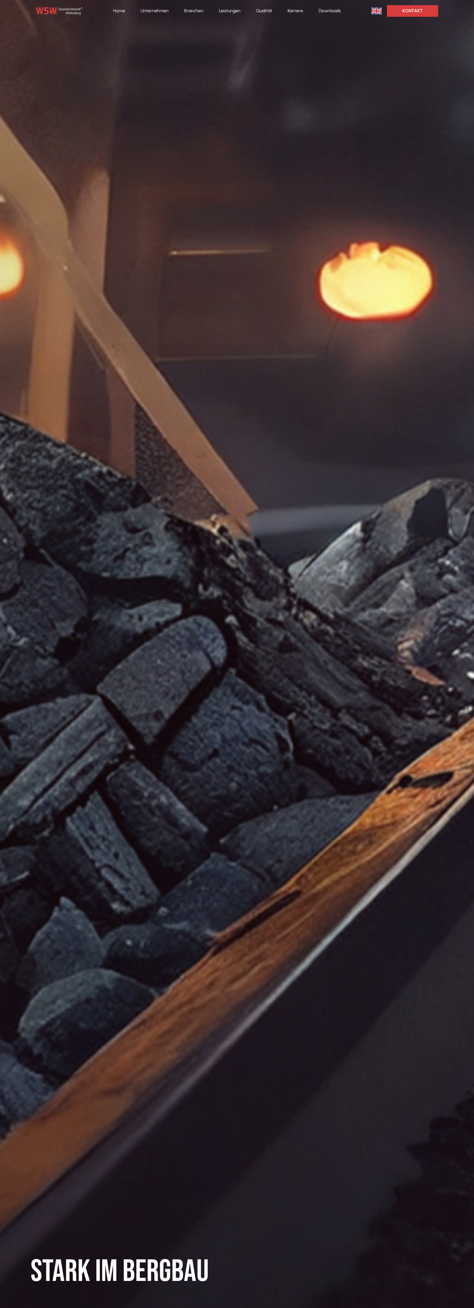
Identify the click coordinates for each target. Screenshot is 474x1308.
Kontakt (412, 11)
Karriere (295, 11)
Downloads (330, 11)
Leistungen (230, 11)
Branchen (193, 11)
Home (119, 11)
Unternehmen (155, 11)
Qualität (264, 11)
